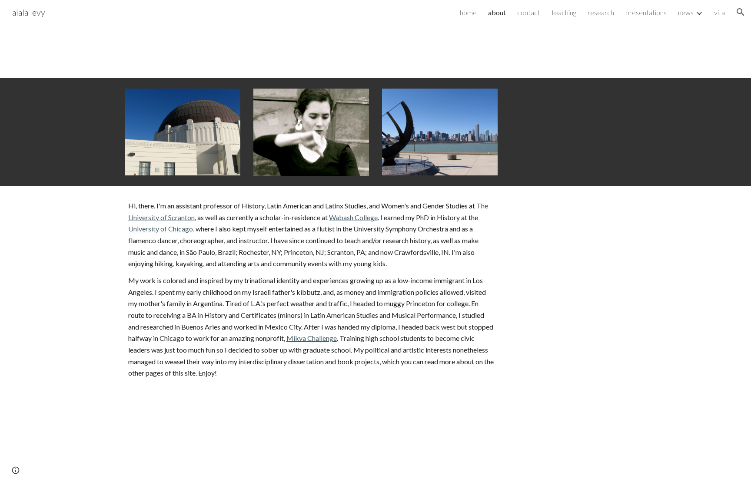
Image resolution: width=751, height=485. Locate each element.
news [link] (686, 12)
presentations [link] (646, 12)
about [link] (497, 12)
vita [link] (719, 12)
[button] (740, 12)
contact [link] (528, 12)
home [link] (468, 12)
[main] (311, 290)
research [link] (601, 12)
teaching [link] (564, 12)
